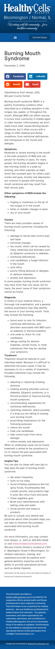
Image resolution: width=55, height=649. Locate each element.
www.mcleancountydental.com (30, 543)
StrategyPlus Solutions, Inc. (38, 644)
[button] (15, 37)
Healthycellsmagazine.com (18, 597)
